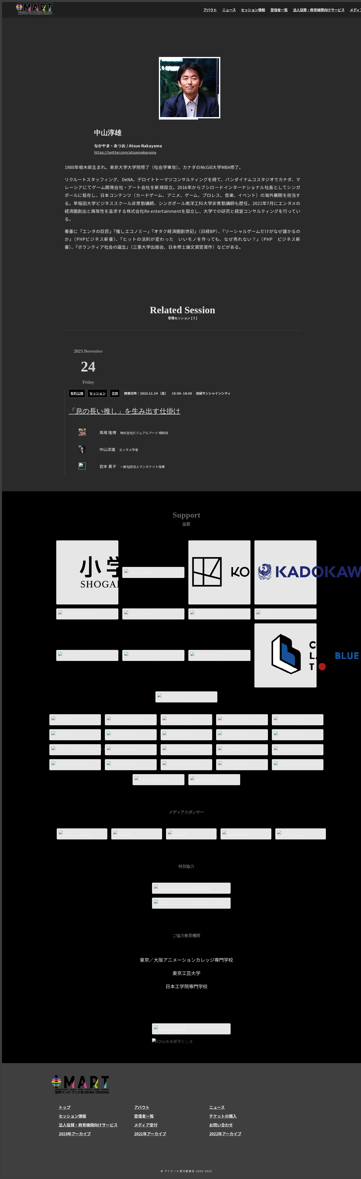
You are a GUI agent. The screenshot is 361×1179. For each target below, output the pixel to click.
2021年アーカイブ (150, 1134)
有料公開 (76, 393)
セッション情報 (253, 9)
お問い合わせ (221, 1125)
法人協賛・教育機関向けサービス (319, 9)
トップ (64, 1107)
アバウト (210, 9)
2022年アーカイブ (225, 1134)
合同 (115, 393)
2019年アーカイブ (75, 1134)
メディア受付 (145, 1125)
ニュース (229, 9)
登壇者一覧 (279, 9)
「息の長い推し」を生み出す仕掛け (124, 411)
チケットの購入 (223, 1116)
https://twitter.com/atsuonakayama (125, 152)
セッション (98, 393)
